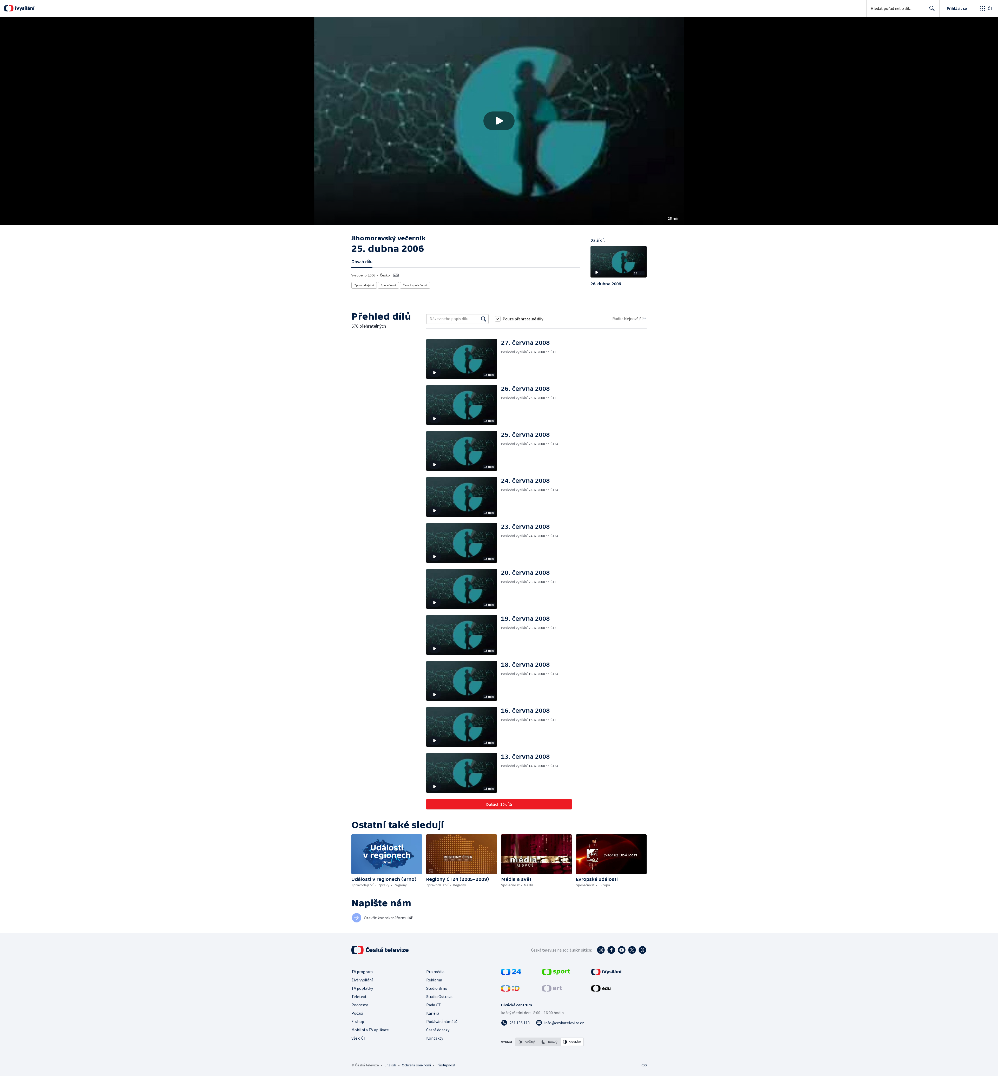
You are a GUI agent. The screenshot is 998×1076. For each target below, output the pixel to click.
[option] (527, 1042)
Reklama (434, 979)
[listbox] (549, 1042)
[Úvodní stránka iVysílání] (24, 8)
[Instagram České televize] (601, 950)
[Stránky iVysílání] (606, 973)
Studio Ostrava (439, 996)
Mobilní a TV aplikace (370, 1029)
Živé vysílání (362, 979)
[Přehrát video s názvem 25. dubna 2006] (499, 120)
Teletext (359, 996)
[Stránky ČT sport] (556, 973)
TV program (362, 971)
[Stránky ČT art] (552, 990)
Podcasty (359, 1004)
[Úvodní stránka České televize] (380, 950)
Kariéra (432, 1013)
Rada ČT (433, 1004)
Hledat (932, 8)
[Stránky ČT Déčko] (510, 990)
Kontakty (434, 1038)
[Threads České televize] (642, 950)
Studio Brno (436, 988)
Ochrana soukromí (416, 1065)
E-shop (357, 1021)
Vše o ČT (358, 1038)
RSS (644, 1065)
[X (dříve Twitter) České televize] (632, 950)
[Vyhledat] (484, 319)
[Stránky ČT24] (511, 973)
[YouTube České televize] (622, 950)
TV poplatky (362, 988)
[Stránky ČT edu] (600, 990)
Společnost (388, 285)
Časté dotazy (437, 1029)
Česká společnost (415, 285)
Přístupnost (446, 1065)
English (390, 1065)
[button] (499, 121)
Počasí (357, 1013)
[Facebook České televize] (611, 950)
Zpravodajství (364, 285)
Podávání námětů (441, 1021)
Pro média (435, 971)
